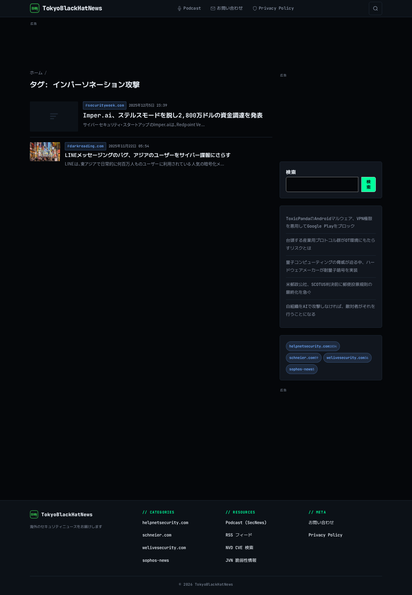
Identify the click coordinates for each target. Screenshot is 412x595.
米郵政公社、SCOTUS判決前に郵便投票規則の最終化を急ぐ (329, 288)
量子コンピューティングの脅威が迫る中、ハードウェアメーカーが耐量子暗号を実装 (330, 266)
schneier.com (303, 357)
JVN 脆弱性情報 (241, 560)
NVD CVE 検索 (239, 547)
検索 (291, 172)
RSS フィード (239, 535)
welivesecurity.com (347, 357)
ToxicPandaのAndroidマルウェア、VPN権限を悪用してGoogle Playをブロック (329, 222)
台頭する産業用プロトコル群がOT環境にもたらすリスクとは (330, 244)
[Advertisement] (206, 41)
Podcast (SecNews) (246, 522)
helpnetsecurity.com (313, 346)
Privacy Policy (325, 535)
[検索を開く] (375, 8)
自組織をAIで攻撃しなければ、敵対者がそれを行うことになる (330, 310)
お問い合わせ (321, 522)
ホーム (36, 72)
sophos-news (301, 369)
